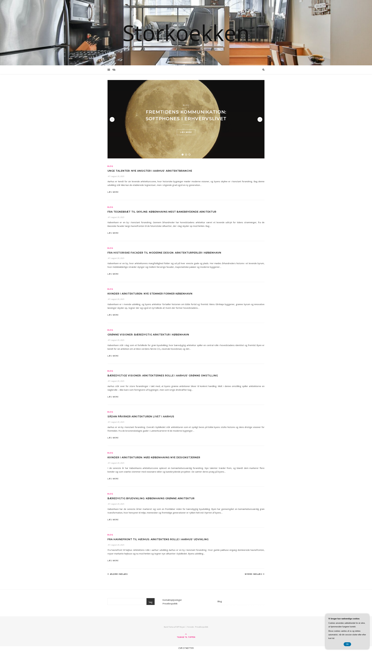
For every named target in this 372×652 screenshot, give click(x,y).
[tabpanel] (186, 119)
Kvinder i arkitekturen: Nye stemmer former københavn (150, 293)
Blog (186, 105)
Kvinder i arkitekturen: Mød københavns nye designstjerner (154, 457)
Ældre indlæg (118, 574)
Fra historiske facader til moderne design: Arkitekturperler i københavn (164, 252)
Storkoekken (186, 33)
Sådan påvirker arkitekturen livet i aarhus (141, 416)
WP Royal (180, 627)
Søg (150, 602)
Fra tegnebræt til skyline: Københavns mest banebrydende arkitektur (162, 211)
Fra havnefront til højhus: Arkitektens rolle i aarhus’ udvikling (158, 539)
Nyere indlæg (254, 574)
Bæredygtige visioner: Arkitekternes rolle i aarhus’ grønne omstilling (163, 375)
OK (347, 644)
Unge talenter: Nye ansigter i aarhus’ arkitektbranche (150, 170)
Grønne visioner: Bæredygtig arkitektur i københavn (148, 334)
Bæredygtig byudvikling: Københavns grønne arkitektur (151, 498)
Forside (190, 627)
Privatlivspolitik (169, 603)
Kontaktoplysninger (172, 599)
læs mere (186, 132)
